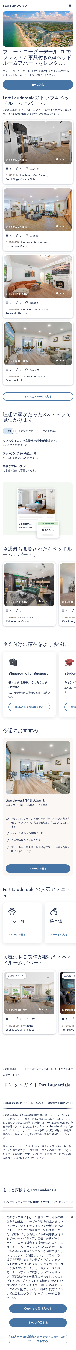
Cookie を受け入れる (38, 1309)
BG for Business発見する (29, 707)
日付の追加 (38, 84)
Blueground (9, 1069)
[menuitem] (26, 1203)
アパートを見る (38, 868)
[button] (70, 5)
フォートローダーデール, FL (37, 1069)
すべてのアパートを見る (38, 396)
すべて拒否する (38, 1323)
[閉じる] (72, 1217)
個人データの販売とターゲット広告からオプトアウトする (38, 1339)
